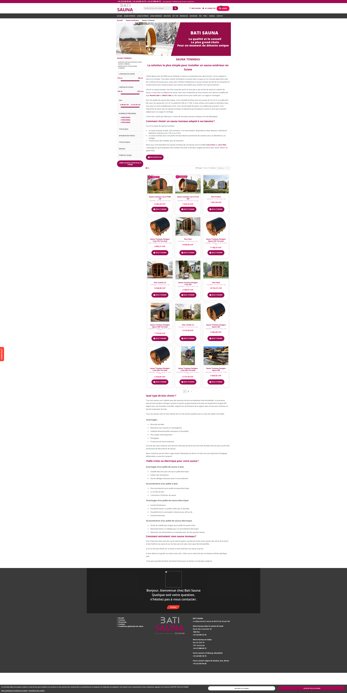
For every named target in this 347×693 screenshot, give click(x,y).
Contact (173, 607)
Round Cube (155, 95)
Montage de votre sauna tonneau (127, 67)
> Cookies (121, 624)
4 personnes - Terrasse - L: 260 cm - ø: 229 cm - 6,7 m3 (159, 329)
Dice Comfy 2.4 (188, 325)
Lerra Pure (210, 145)
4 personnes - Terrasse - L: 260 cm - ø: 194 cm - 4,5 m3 (159, 373)
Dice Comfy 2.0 (160, 282)
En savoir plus (156, 157)
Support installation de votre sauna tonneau (130, 63)
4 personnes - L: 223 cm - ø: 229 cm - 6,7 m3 (215, 328)
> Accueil (120, 618)
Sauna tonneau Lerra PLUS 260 (188, 198)
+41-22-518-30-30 (124, 1)
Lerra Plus (222, 145)
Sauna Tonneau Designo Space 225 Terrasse (216, 240)
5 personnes (125, 120)
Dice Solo (188, 239)
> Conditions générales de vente (130, 626)
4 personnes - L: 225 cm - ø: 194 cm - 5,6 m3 (187, 286)
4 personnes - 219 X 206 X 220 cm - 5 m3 (159, 284)
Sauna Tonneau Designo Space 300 (216, 369)
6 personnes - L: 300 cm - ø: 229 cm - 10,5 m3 (216, 372)
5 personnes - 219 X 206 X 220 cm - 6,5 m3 (188, 241)
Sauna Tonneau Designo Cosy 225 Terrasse (160, 240)
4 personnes (125, 117)
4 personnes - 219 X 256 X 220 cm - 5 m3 (215, 284)
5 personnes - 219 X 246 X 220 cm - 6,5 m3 (188, 327)
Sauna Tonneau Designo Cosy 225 (188, 283)
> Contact (121, 620)
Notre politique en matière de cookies (14, 691)
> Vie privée (121, 622)
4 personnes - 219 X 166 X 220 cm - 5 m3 (215, 199)
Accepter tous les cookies (312, 688)
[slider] (120, 81)
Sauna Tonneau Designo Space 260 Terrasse (160, 326)
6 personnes (125, 122)
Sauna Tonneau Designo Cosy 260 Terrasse (160, 369)
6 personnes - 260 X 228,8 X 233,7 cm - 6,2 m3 (188, 200)
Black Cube (166, 95)
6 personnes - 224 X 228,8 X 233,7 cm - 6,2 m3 (160, 200)
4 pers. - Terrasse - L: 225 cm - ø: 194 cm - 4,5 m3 (159, 243)
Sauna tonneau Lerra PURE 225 (160, 198)
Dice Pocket (216, 197)
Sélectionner (161, 209)
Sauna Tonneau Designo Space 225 (216, 326)
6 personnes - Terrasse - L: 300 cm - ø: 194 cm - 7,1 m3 (187, 373)
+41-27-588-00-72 (154, 1)
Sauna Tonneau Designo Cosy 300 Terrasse (188, 369)
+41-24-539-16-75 (139, 1)
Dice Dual (216, 282)
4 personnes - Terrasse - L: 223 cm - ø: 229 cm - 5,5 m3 (215, 243)
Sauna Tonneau (124, 58)
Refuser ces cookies (242, 688)
